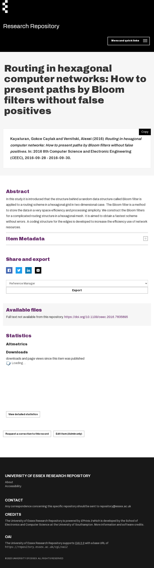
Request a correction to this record (27, 433)
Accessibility (13, 486)
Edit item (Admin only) (69, 433)
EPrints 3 (86, 520)
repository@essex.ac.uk (115, 506)
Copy (143, 131)
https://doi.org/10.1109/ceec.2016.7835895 (96, 317)
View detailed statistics (23, 414)
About (9, 482)
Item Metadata (25, 238)
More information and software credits (118, 524)
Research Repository (31, 26)
